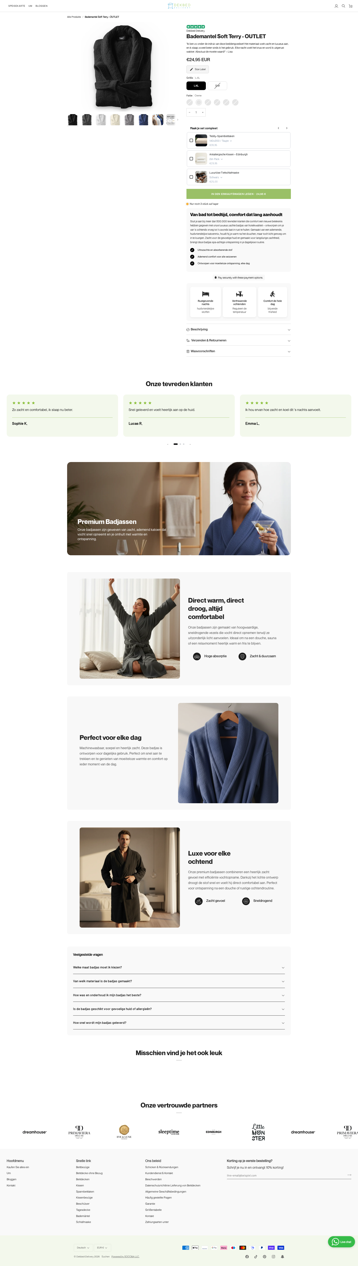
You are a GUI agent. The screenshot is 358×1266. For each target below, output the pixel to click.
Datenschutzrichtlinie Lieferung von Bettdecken (172, 1185)
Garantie (150, 1203)
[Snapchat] (282, 1256)
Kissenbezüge (84, 1197)
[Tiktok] (255, 1256)
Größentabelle (153, 1209)
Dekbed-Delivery (85, 1256)
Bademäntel (83, 1216)
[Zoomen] (123, 67)
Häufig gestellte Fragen (158, 1197)
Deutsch (81, 1247)
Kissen (80, 1185)
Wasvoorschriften (203, 351)
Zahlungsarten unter (157, 1221)
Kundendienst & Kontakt (159, 1173)
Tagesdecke (83, 1209)
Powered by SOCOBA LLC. (125, 1256)
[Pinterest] (264, 1256)
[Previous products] (278, 128)
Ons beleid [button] (153, 1161)
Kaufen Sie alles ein (18, 1167)
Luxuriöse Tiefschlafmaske (224, 172)
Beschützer (83, 1203)
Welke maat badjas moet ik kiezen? (97, 967)
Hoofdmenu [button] (15, 1161)
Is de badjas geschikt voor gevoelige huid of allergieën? (112, 1009)
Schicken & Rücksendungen (161, 1167)
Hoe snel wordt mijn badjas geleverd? (99, 1022)
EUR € (100, 1247)
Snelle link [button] (83, 1161)
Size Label (200, 69)
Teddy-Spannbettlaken (221, 136)
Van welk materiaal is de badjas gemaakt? (102, 981)
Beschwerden (153, 1179)
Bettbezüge (83, 1167)
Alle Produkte (74, 16)
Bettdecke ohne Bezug (89, 1173)
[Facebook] (247, 1256)
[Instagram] (273, 1256)
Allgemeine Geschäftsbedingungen (165, 1191)
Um (9, 1173)
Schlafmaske (83, 1221)
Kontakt (11, 1185)
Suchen (106, 1256)
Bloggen (11, 1179)
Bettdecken (83, 1179)
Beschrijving (199, 329)
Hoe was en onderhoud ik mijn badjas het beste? (107, 995)
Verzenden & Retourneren (208, 340)
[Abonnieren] (348, 1175)
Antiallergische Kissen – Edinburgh (228, 154)
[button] (17, 6)
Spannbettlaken (85, 1191)
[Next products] (287, 128)
